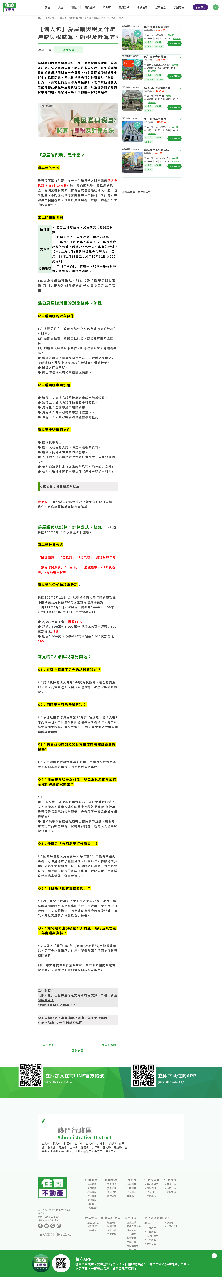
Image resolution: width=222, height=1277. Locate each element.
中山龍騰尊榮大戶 (155, 119)
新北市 (57, 1143)
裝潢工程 (111, 1226)
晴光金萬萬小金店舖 (156, 150)
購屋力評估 (93, 1222)
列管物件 (92, 1204)
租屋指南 (131, 1196)
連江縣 (76, 1151)
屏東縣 (96, 1147)
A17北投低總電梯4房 (157, 88)
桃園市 (68, 1143)
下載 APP (151, 1188)
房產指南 (151, 1196)
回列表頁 (78, 1050)
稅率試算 (111, 1196)
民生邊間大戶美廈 (155, 56)
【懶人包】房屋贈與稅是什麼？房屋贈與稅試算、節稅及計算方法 (90, 18)
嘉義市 (109, 1151)
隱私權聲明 (132, 1246)
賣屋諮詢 (111, 1188)
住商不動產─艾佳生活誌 (136, 192)
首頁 (40, 18)
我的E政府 (64, 945)
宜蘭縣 (107, 1147)
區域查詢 (171, 1184)
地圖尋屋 (92, 1188)
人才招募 (131, 1234)
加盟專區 (179, 7)
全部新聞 (49, 18)
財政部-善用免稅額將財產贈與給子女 (77, 283)
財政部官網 (66, 970)
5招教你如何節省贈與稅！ (57, 1005)
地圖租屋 (131, 1188)
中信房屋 (151, 1231)
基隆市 (87, 1151)
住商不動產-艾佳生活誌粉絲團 (60, 1022)
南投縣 (62, 1147)
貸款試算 (92, 1226)
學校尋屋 (92, 1196)
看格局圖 (177, 38)
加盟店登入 (172, 1226)
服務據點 (131, 1222)
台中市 (79, 1143)
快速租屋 (131, 1184)
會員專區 (200, 7)
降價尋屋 (92, 1200)
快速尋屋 (92, 1184)
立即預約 (175, 43)
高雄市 (101, 1143)
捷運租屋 (131, 1192)
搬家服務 (111, 1230)
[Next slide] (142, 39)
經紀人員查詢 (134, 1226)
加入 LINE (152, 1192)
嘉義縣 (85, 1147)
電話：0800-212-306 (49, 1216)
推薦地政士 (132, 1230)
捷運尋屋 (92, 1192)
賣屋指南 (111, 1192)
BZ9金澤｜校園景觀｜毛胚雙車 (159, 27)
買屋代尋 (92, 1208)
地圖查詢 (171, 1188)
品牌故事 (131, 1242)
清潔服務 (111, 1234)
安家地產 (151, 1243)
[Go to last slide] (123, 39)
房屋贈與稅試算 (68, 487)
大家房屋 (151, 1239)
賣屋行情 (111, 1184)
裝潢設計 (111, 1222)
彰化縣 (51, 1147)
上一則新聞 (47, 1045)
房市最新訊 (152, 1184)
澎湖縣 (54, 1151)
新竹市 (98, 1151)
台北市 (46, 1143)
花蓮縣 (118, 1147)
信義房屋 (151, 1227)
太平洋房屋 (152, 1235)
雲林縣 (74, 1147)
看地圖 (171, 35)
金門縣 (65, 1151)
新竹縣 (112, 1143)
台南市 (90, 1143)
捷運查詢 (171, 1192)
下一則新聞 (109, 1045)
